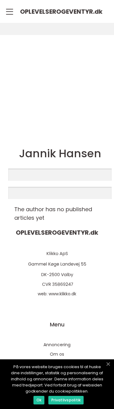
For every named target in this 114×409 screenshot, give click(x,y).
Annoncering (57, 345)
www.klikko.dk (62, 294)
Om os (57, 354)
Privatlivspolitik (66, 400)
